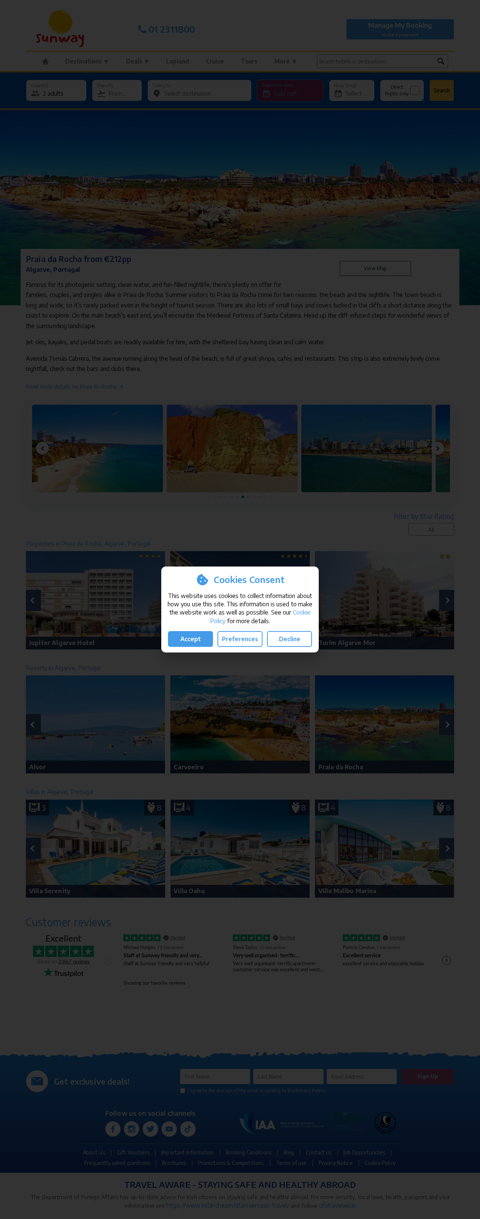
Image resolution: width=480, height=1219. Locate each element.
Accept (190, 639)
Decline (289, 639)
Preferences (240, 639)
